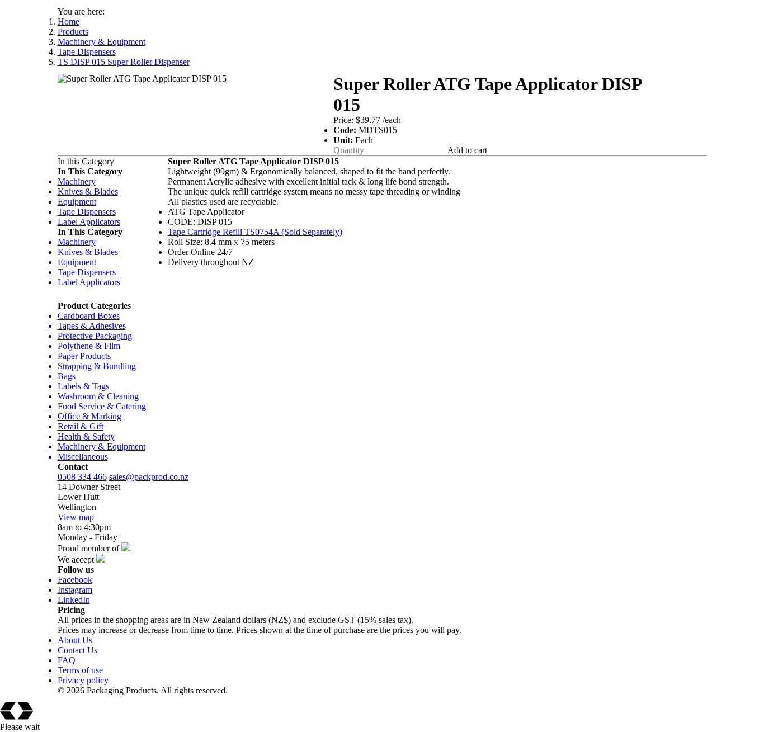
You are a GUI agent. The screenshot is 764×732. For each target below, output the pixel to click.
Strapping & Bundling (97, 366)
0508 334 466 (82, 476)
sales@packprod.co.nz (148, 476)
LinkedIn (74, 600)
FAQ (67, 660)
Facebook (75, 579)
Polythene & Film (89, 346)
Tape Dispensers (87, 51)
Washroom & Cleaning (98, 396)
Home (68, 21)
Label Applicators (89, 221)
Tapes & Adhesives (92, 325)
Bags (67, 376)
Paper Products (84, 356)
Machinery (77, 181)
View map (76, 517)
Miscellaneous (83, 456)
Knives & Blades (88, 191)
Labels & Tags (83, 386)
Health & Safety (86, 436)
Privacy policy (83, 680)
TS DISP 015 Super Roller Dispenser (124, 62)
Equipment (77, 201)
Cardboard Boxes (89, 315)
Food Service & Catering (102, 406)
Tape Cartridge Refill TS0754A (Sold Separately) (255, 232)
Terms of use (80, 670)
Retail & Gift (80, 426)
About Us (75, 640)
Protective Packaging (95, 336)
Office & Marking (89, 416)
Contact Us (77, 650)
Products (73, 31)
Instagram (75, 589)
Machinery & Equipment (101, 41)
